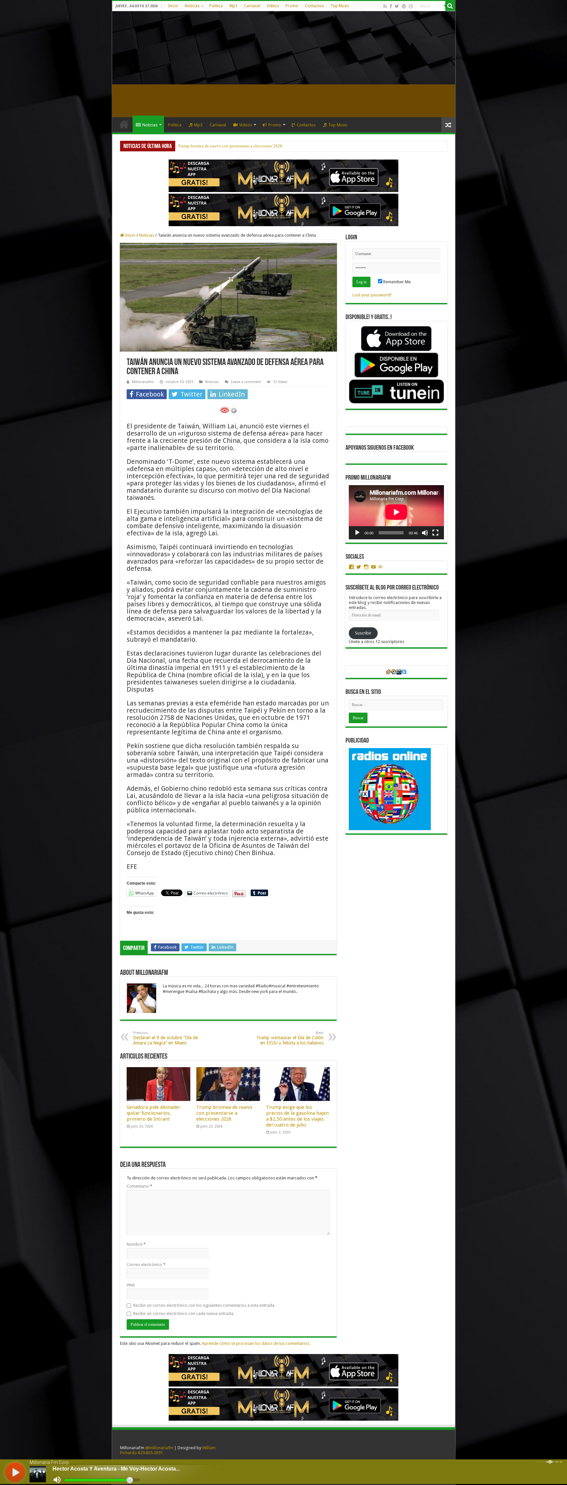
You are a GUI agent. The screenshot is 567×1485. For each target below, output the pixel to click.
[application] (396, 512)
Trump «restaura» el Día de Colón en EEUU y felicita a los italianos (290, 1038)
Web (131, 1284)
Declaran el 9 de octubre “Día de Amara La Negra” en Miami (165, 1038)
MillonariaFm (143, 382)
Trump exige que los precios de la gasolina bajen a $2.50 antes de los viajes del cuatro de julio (261, 145)
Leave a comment (246, 382)
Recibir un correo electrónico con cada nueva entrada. (183, 1313)
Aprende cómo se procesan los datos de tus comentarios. (256, 1343)
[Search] (450, 6)
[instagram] (410, 6)
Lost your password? (372, 294)
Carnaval (252, 6)
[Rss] (385, 6)
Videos (273, 6)
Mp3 (233, 6)
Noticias (192, 6)
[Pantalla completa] (435, 532)
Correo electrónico (146, 1264)
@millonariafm (159, 1447)
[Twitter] (397, 6)
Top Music (339, 6)
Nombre (136, 1244)
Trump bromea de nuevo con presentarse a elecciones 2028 (224, 1113)
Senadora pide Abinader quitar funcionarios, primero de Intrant (153, 1113)
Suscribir (363, 633)
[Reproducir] (357, 532)
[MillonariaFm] (283, 47)
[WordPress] (404, 6)
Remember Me (396, 281)
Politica (216, 6)
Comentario (139, 1186)
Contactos (314, 6)
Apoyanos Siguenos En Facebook (380, 448)
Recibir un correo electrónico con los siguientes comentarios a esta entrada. (204, 1305)
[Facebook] (391, 6)
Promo (291, 6)
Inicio (173, 6)
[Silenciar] (425, 532)
